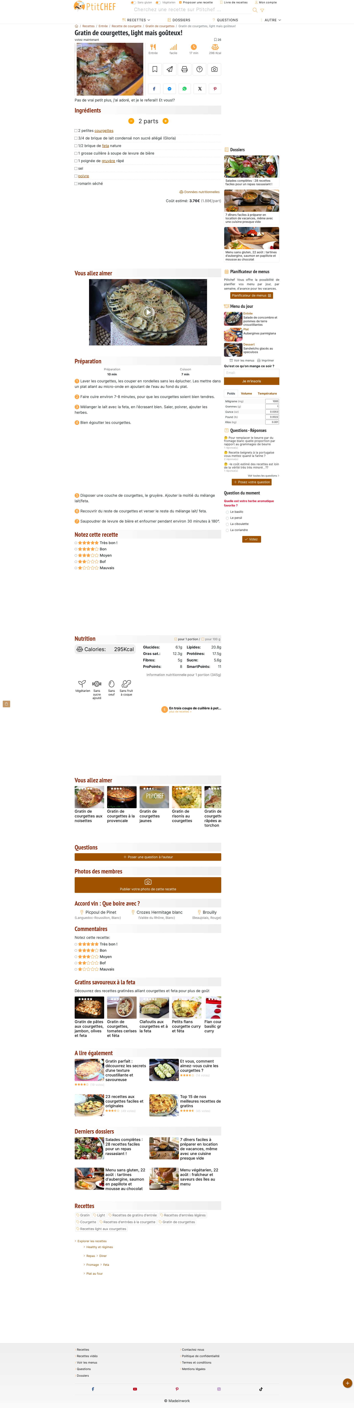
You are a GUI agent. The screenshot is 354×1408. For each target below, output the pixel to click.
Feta (106, 1265)
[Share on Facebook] (154, 89)
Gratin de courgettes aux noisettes (89, 816)
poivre (83, 176)
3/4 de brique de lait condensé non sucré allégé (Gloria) (127, 138)
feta (105, 145)
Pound (231, 416)
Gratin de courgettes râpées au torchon (214, 818)
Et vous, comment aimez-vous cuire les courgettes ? (199, 1066)
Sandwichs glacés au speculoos (258, 350)
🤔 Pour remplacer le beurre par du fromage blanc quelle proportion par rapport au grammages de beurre (249, 441)
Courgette (88, 1222)
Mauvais (106, 568)
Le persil (236, 518)
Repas (90, 1256)
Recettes (136, 20)
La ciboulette (239, 524)
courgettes (104, 130)
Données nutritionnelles (201, 192)
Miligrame (234, 401)
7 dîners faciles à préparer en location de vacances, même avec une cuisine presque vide (199, 1148)
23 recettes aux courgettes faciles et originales (124, 1101)
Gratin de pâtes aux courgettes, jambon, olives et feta (89, 1028)
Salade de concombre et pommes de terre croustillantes (260, 321)
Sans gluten (145, 2)
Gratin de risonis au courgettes (182, 816)
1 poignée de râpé (101, 161)
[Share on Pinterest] (215, 89)
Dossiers (180, 20)
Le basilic (236, 511)
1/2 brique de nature (99, 145)
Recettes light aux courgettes (103, 1229)
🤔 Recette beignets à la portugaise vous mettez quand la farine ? (249, 454)
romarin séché (90, 183)
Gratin (85, 1215)
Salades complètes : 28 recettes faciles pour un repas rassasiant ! (124, 1146)
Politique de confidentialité (200, 1356)
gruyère (108, 161)
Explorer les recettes (92, 1241)
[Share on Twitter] (200, 89)
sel (80, 168)
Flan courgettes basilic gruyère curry (218, 1026)
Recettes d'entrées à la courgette (129, 1222)
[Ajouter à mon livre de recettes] (155, 69)
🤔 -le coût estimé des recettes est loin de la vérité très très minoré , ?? (251, 466)
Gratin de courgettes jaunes (150, 816)
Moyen (105, 555)
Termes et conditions (196, 1362)
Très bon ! (108, 543)
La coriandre (239, 530)
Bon (103, 549)
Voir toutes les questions (262, 475)
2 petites (95, 130)
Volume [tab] (246, 393)
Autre (270, 20)
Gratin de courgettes (179, 1222)
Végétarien (168, 2)
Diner (103, 1256)
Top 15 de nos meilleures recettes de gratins (200, 1101)
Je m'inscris (251, 381)
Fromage (92, 1265)
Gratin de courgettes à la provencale (121, 816)
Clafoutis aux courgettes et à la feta (154, 1026)
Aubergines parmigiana (259, 333)
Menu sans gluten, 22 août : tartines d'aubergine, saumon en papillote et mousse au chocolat (125, 1179)
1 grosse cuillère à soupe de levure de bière (116, 153)
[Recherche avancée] (262, 10)
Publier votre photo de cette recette (148, 889)
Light (101, 1215)
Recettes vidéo (87, 1356)
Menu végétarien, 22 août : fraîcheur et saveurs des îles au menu (199, 1177)
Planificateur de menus (249, 295)
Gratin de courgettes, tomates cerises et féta (122, 1028)
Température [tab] (267, 393)
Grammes (233, 406)
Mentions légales (193, 1369)
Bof (102, 561)
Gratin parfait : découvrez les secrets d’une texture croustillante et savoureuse (125, 1070)
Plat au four (94, 1273)
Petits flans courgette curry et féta (186, 1026)
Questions (227, 20)
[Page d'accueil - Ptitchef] (76, 26)
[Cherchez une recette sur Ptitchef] (255, 9)
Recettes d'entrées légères (185, 1215)
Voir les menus (243, 360)
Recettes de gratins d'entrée (134, 1215)
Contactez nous (193, 1349)
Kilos (231, 422)
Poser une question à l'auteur (150, 857)
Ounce (232, 411)
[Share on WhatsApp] (184, 89)
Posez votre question (253, 482)
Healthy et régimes (99, 1247)
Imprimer (267, 360)
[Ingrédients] (6, 704)
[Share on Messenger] (169, 89)
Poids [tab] (231, 393)
